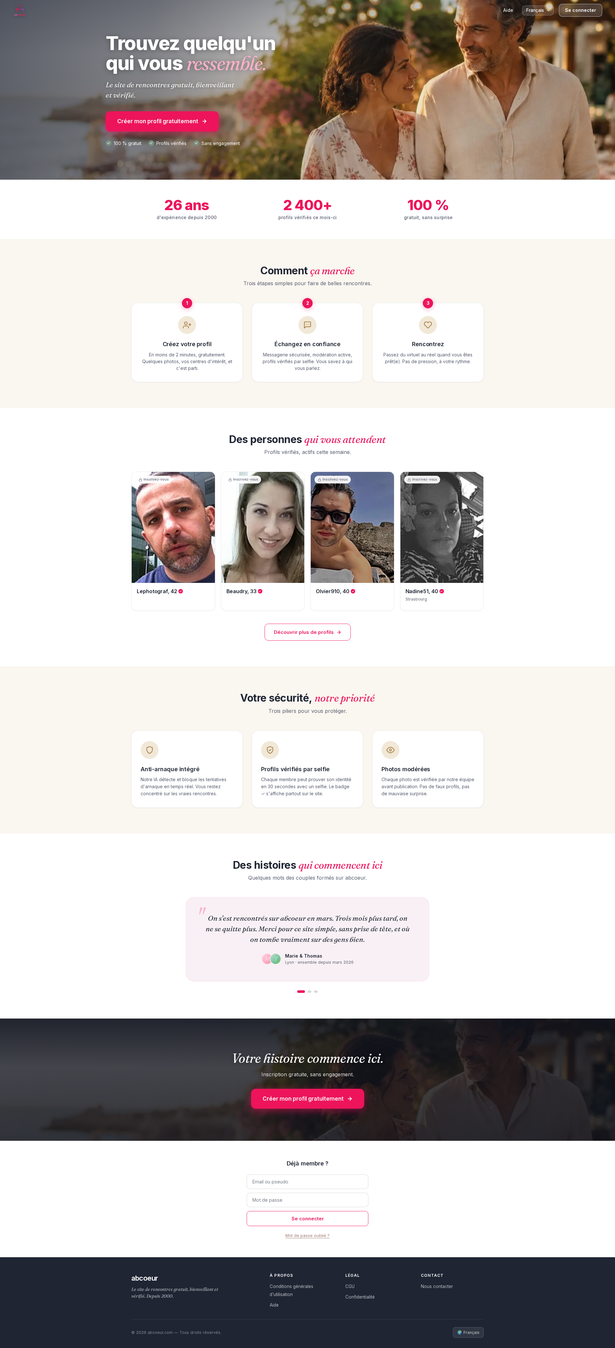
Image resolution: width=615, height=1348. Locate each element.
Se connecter (580, 10)
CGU (350, 1286)
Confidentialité (360, 1297)
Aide (508, 10)
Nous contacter (437, 1286)
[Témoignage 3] (316, 991)
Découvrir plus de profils (304, 632)
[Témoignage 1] (301, 991)
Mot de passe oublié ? (307, 1235)
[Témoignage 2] (309, 991)
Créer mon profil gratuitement (157, 121)
